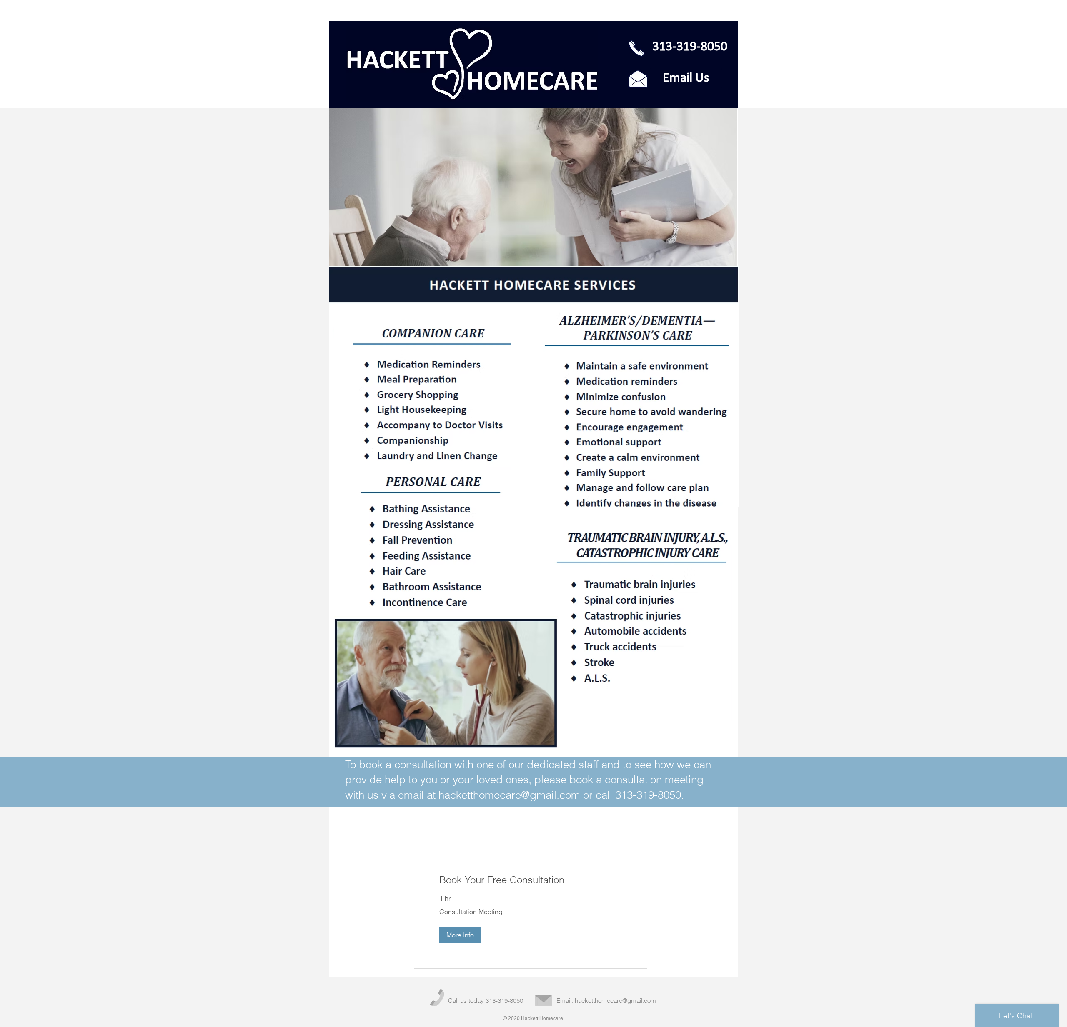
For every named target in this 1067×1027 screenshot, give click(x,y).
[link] (530, 880)
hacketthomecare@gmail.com (509, 795)
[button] (460, 935)
